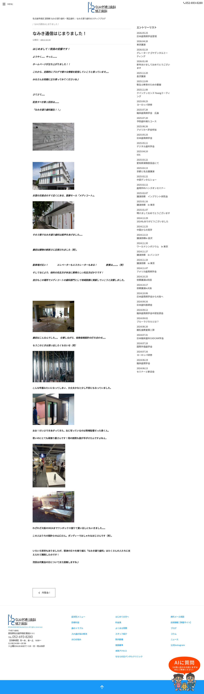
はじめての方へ (122, 616)
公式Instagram (178, 645)
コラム (174, 633)
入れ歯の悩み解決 (79, 633)
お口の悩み (76, 639)
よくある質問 (121, 628)
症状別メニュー (78, 616)
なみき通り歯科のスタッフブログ (91, 18)
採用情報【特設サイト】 (181, 622)
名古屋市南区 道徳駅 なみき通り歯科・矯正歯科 (53, 18)
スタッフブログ (102, 7)
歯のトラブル (77, 628)
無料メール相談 (177, 616)
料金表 (118, 622)
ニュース (174, 639)
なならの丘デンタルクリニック (129, 656)
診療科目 (75, 622)
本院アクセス (121, 650)
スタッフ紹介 (121, 633)
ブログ (174, 628)
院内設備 (119, 639)
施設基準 (119, 645)
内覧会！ (44, 593)
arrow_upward (102, 687)
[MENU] (4, 4)
